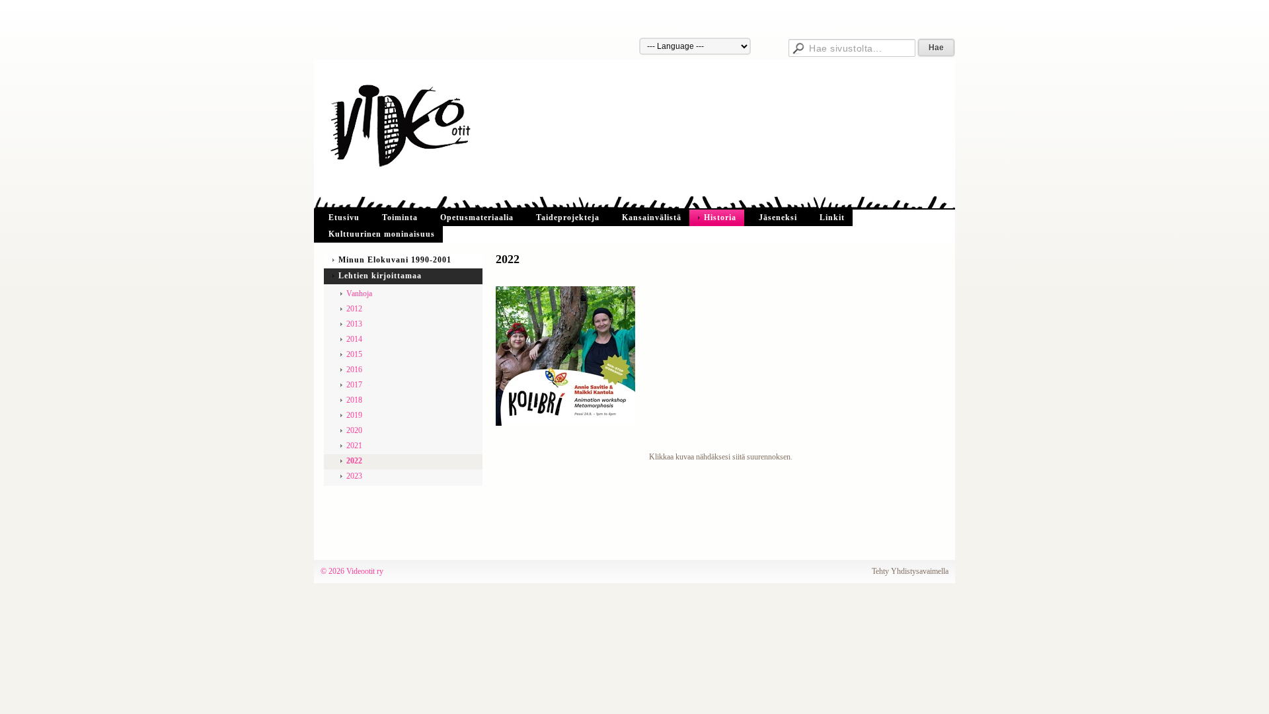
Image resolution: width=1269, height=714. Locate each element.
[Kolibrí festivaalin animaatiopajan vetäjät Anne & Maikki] (565, 355)
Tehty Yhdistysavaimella (910, 571)
